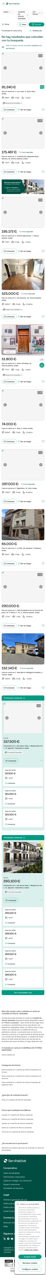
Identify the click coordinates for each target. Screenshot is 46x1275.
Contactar (10, 109)
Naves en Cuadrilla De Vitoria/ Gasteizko (17, 1128)
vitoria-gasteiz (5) (8, 1055)
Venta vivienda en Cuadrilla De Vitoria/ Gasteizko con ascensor (21, 1077)
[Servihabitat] (13, 4)
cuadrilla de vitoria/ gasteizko (23, 15)
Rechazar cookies (30, 1263)
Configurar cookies (30, 1269)
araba (7, 12)
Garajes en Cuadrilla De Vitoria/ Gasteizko (17, 1123)
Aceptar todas (30, 1257)
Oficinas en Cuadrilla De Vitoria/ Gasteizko (17, 1119)
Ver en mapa (25, 109)
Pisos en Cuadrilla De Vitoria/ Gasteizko (16, 1100)
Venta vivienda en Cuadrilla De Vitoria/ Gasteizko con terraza (21, 1071)
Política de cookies (31, 1250)
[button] (5, 68)
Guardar (38, 24)
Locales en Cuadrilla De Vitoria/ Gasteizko (17, 1115)
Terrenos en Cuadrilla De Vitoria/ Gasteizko (18, 1132)
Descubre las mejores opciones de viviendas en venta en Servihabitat (23, 1149)
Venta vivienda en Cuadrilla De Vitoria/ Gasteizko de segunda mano (21, 1083)
